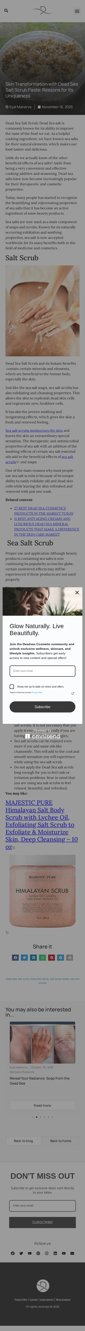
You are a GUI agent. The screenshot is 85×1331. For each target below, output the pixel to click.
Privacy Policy (37, 692)
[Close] (77, 592)
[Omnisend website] (42, 734)
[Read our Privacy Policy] (72, 693)
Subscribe (42, 707)
